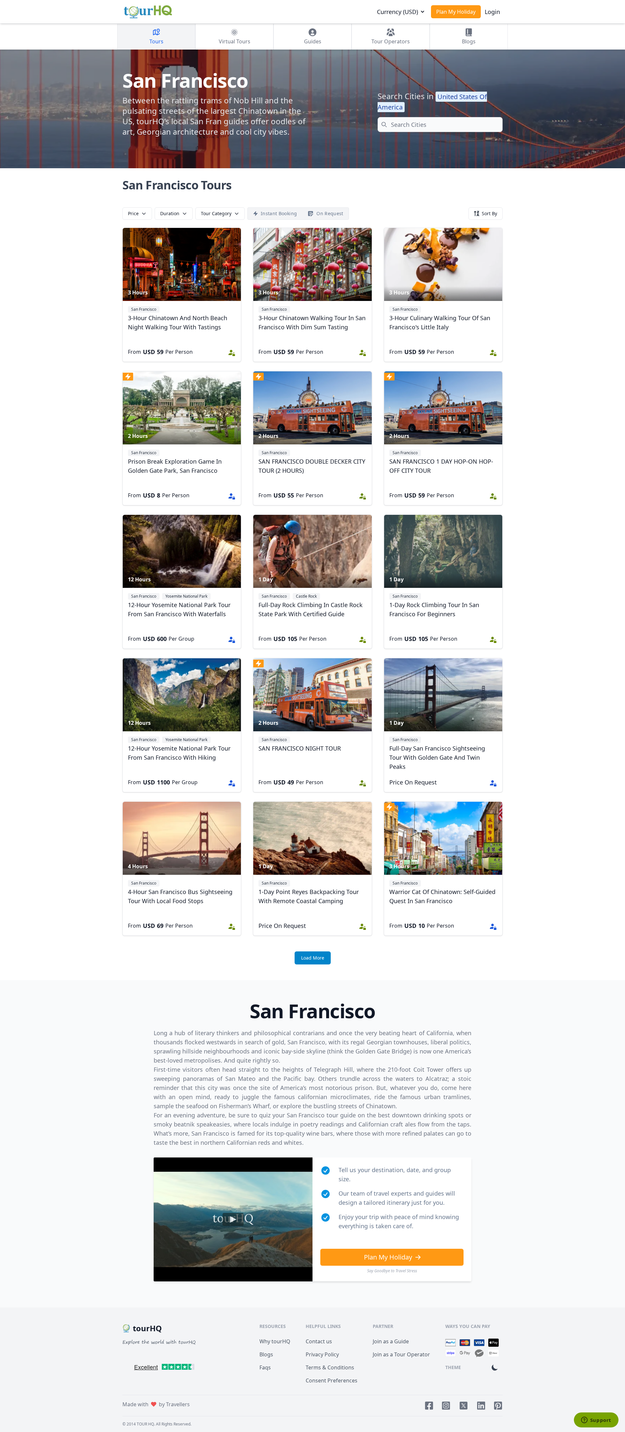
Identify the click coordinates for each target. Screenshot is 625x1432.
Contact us (319, 1341)
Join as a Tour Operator (401, 1354)
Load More (312, 958)
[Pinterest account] (498, 1405)
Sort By (489, 213)
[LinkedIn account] (481, 1405)
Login (492, 12)
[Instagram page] (446, 1405)
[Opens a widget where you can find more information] (596, 1420)
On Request (329, 213)
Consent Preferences (331, 1380)
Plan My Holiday (456, 11)
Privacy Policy (322, 1354)
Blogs (266, 1354)
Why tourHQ (274, 1341)
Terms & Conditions (330, 1367)
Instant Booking (279, 213)
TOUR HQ (145, 1424)
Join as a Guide (391, 1341)
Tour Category (216, 213)
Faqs (265, 1367)
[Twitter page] (463, 1405)
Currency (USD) (397, 12)
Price (133, 213)
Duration (169, 213)
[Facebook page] (429, 1405)
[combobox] (440, 124)
